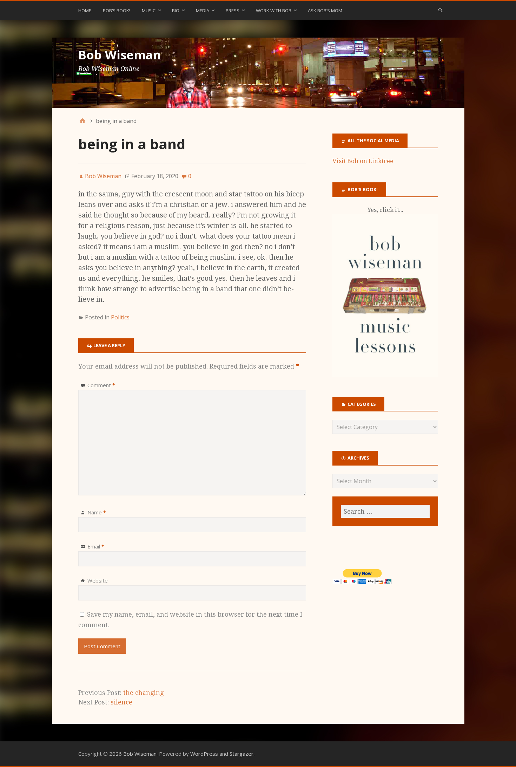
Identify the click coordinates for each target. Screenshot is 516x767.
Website (97, 580)
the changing (143, 692)
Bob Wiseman (119, 55)
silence (121, 702)
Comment (101, 385)
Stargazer (241, 753)
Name (96, 512)
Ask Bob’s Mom (325, 10)
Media (202, 10)
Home (84, 10)
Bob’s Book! (116, 10)
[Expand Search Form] (440, 10)
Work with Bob (273, 10)
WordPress (204, 753)
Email (95, 546)
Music (149, 10)
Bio (175, 10)
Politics (120, 317)
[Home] (82, 121)
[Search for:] (385, 511)
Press (232, 10)
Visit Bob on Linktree (362, 160)
